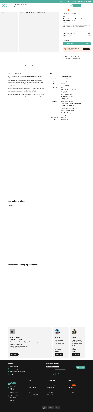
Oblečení (45, 9)
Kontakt (30, 389)
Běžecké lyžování (31, 9)
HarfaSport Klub (71, 392)
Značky (63, 9)
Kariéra (30, 392)
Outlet (51, 9)
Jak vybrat (74, 349)
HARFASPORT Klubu (71, 49)
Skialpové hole (73, 13)
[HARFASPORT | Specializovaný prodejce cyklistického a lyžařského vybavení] (6, 5)
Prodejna (30, 385)
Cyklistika (4, 9)
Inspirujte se (45, 65)
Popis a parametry (11, 65)
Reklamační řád (50, 394)
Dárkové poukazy (50, 387)
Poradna (60, 1)
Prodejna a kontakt (87, 1)
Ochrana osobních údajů (33, 394)
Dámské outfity (58, 348)
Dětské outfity (58, 351)
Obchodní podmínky (51, 385)
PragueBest (20, 407)
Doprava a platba (50, 389)
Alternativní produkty (22, 65)
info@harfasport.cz (76, 58)
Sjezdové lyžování (12, 9)
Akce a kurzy (80, 1)
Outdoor (39, 9)
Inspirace (57, 9)
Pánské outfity (58, 349)
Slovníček (74, 351)
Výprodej (71, 9)
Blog (64, 1)
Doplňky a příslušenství (34, 65)
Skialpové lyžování (21, 9)
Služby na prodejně (32, 387)
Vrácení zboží (50, 392)
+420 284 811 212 (68, 58)
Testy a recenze (75, 348)
